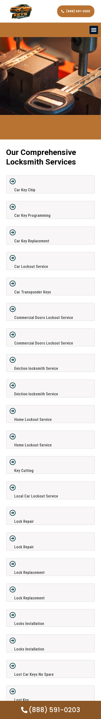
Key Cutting (24, 470)
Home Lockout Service (33, 419)
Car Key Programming (32, 215)
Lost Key (21, 700)
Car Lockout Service (31, 266)
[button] (93, 30)
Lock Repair (24, 521)
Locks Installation (29, 623)
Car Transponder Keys (32, 292)
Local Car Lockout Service (36, 496)
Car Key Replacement (31, 241)
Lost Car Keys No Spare (34, 674)
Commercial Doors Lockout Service (43, 317)
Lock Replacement (29, 572)
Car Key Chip (24, 190)
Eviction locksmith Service (36, 368)
